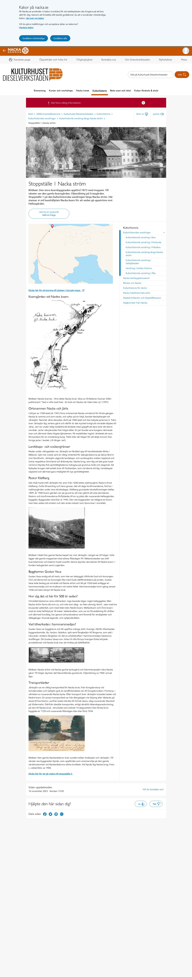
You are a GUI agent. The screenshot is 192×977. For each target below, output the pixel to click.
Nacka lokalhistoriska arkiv (136, 293)
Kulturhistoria (99, 90)
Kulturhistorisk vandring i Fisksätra (143, 247)
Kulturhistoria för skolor (135, 288)
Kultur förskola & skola (146, 90)
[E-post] (61, 813)
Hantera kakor (26, 27)
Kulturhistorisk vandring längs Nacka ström (144, 254)
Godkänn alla (60, 38)
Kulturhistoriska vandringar (137, 232)
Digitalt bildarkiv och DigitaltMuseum (142, 297)
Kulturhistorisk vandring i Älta (141, 273)
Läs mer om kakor (35, 18)
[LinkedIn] (56, 813)
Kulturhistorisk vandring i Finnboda (143, 242)
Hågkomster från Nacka (135, 302)
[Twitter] (50, 813)
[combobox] (151, 74)
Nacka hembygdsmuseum (136, 278)
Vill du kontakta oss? (153, 789)
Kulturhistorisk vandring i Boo (141, 237)
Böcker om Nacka (132, 283)
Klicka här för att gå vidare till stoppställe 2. (51, 773)
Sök (180, 74)
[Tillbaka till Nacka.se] (16, 50)
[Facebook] (45, 813)
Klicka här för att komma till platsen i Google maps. (55, 290)
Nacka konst (82, 90)
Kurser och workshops (61, 90)
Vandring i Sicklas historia (139, 268)
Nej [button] (154, 804)
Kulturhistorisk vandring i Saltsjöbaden (138, 262)
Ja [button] (139, 804)
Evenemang (40, 90)
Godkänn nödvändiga (33, 38)
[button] (185, 50)
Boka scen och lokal (120, 90)
